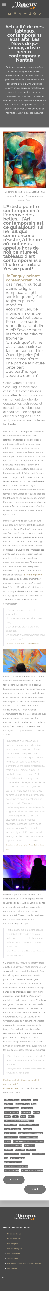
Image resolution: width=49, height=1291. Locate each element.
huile (36, 1100)
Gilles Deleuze (10, 1133)
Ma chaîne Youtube (14, 1239)
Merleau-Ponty (10, 1125)
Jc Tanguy (8, 1104)
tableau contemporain (29, 1137)
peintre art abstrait (11, 1170)
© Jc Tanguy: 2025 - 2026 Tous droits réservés (24, 1263)
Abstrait (36, 1112)
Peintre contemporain (13, 1146)
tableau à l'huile (10, 1137)
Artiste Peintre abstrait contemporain (18, 1121)
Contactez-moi (10, 1088)
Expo (34, 1104)
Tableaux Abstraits (11, 1100)
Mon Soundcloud (13, 1254)
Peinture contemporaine (29, 1125)
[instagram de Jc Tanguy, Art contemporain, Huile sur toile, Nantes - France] (15, 13)
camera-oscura (38, 1154)
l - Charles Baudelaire (22, 643)
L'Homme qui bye (18, 1158)
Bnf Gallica (31, 1150)
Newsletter (26, 1100)
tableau (7, 1141)
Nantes (7, 1116)
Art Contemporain (11, 1108)
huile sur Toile (27, 1108)
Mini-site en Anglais (14, 1249)
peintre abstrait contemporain (30, 1133)
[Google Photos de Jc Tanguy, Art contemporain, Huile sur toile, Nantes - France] (30, 13)
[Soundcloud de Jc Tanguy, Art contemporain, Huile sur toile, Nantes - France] (25, 13)
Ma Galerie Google (14, 1234)
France (31, 1116)
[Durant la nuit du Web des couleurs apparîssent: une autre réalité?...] (24, 872)
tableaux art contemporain (32, 1170)
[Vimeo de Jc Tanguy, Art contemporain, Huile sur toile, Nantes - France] (39, 13)
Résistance (25, 1154)
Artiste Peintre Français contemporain (28, 1141)
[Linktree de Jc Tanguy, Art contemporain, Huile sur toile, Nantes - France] (20, 13)
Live (6, 1158)
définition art (30, 1146)
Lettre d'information (12, 1129)
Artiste (15, 1116)
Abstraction (25, 1112)
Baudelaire (19, 1150)
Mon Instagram (12, 1244)
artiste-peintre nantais (13, 1162)
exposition (27, 1129)
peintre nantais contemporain (16, 1166)
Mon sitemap (12, 1268)
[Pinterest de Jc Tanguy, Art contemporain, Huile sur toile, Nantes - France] (35, 13)
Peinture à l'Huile (22, 1104)
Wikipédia (8, 1150)
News (23, 1116)
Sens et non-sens (11, 1154)
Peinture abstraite (11, 1112)
